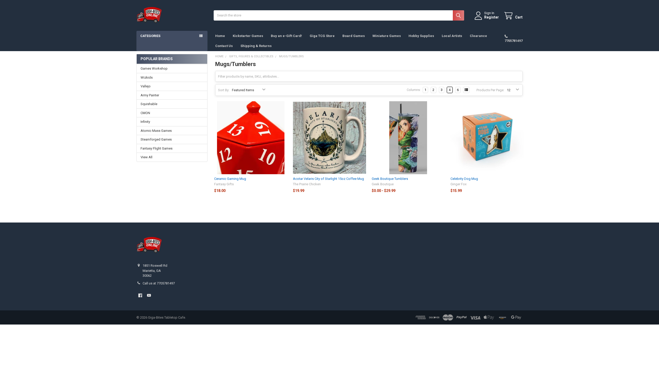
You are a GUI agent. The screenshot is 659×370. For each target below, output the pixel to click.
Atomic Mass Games (156, 131)
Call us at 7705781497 (159, 283)
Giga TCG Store (322, 36)
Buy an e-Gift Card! (286, 36)
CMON (145, 113)
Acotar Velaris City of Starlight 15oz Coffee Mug (328, 179)
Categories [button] (150, 36)
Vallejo (146, 86)
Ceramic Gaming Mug (230, 179)
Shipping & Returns (256, 46)
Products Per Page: (490, 90)
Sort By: (223, 90)
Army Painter (150, 95)
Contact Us (224, 46)
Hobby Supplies (421, 36)
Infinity (145, 122)
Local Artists (452, 36)
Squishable (149, 104)
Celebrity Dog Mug (464, 179)
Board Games (353, 36)
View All (146, 157)
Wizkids (147, 77)
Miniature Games (386, 36)
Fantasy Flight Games (156, 148)
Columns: (414, 90)
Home (220, 36)
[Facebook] (140, 295)
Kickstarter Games (248, 36)
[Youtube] (149, 295)
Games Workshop (154, 68)
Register (491, 17)
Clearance (478, 36)
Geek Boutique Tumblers (390, 179)
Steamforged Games (156, 139)
